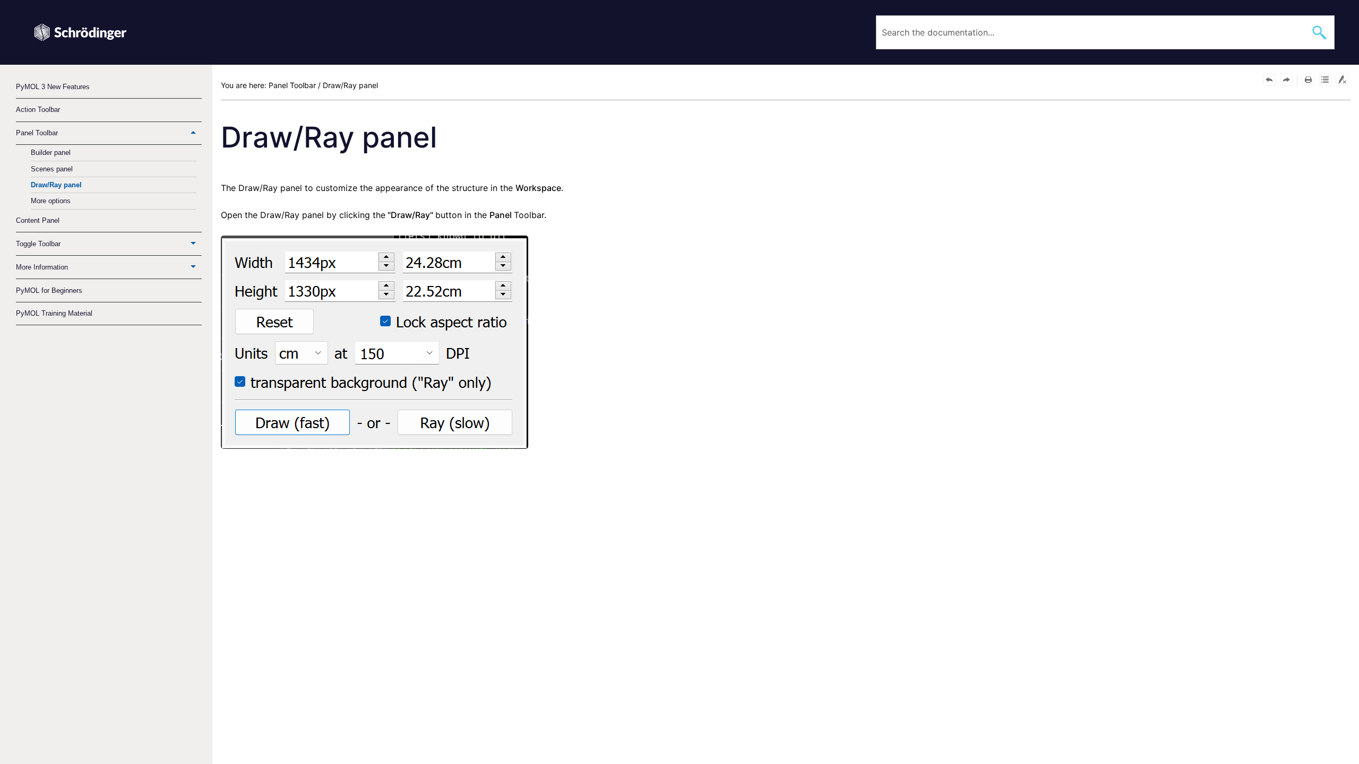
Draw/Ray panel (56, 185)
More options (51, 201)
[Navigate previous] (1269, 79)
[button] (1320, 32)
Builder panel (51, 153)
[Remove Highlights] (1342, 79)
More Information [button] (42, 267)
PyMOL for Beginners (49, 290)
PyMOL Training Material (54, 313)
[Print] (1308, 79)
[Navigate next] (1286, 79)
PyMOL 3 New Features (53, 87)
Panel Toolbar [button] (37, 133)
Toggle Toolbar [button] (38, 244)
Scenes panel (52, 169)
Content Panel (37, 220)
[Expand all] (1325, 79)
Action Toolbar (38, 110)
